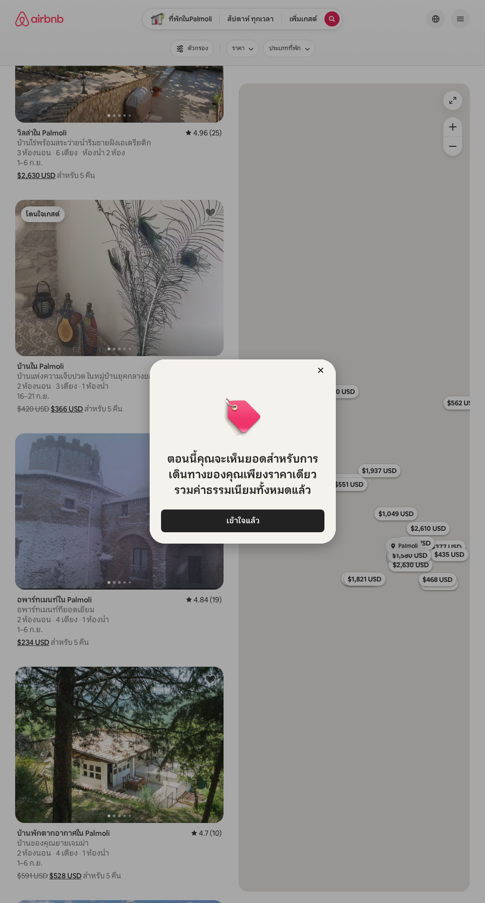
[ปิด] (320, 370)
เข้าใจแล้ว (242, 521)
